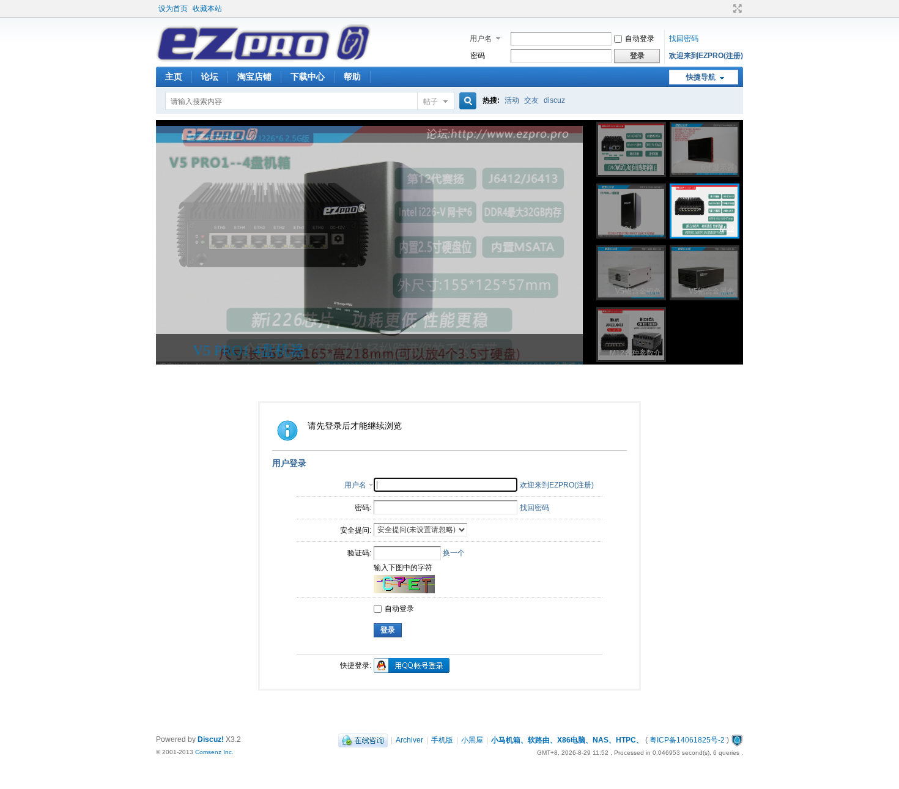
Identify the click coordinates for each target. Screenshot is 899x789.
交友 (531, 100)
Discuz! (211, 739)
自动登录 (639, 38)
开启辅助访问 (726, 8)
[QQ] (363, 740)
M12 (206, 350)
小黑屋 (472, 740)
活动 (512, 100)
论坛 (209, 76)
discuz (554, 100)
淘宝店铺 (254, 76)
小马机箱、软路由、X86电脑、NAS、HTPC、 (567, 740)
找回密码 (683, 38)
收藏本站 (207, 8)
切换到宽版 (736, 8)
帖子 (430, 101)
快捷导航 (701, 77)
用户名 (481, 38)
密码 (477, 55)
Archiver (409, 740)
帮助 (352, 76)
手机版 (442, 740)
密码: (363, 507)
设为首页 (173, 8)
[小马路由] (263, 59)
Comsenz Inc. (214, 752)
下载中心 (307, 76)
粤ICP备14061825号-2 (687, 740)
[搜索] (466, 101)
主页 (173, 76)
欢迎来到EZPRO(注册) (706, 55)
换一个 (454, 553)
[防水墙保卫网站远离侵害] (737, 740)
